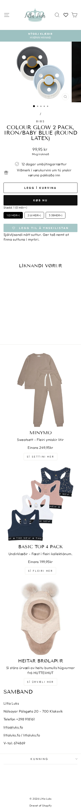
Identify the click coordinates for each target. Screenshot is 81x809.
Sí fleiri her (40, 570)
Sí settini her (40, 456)
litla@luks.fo (13, 727)
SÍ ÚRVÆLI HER (40, 681)
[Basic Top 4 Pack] (40, 504)
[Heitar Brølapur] (40, 618)
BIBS (40, 121)
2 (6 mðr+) (34, 214)
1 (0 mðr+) (13, 214)
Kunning (39, 759)
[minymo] (40, 390)
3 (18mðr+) (55, 214)
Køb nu (40, 200)
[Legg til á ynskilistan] (26, 280)
